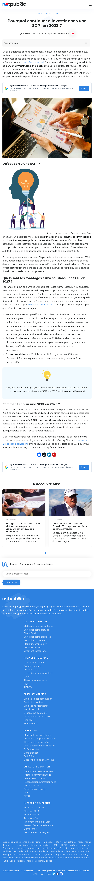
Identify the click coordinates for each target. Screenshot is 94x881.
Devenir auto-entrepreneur (39, 771)
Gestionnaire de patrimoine (39, 759)
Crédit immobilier (33, 702)
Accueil (39, 14)
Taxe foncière (31, 818)
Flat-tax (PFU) (31, 811)
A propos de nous (73, 871)
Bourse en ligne (32, 666)
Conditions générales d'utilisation (51, 871)
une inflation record (33, 62)
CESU (27, 796)
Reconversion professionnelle (40, 782)
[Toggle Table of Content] (84, 43)
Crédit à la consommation (38, 698)
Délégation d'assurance (37, 716)
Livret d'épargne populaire (38, 673)
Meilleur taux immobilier (37, 735)
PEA (26, 683)
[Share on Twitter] (44, 454)
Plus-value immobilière (36, 742)
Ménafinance (31, 723)
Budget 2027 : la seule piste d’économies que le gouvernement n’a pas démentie (23, 527)
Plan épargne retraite (35, 680)
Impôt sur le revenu (34, 807)
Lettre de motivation (35, 778)
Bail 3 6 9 (29, 756)
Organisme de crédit (35, 713)
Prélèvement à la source (37, 821)
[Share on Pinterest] (54, 454)
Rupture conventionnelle (37, 775)
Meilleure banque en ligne (38, 626)
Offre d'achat (31, 752)
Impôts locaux (31, 814)
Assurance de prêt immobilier (40, 738)
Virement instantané (35, 651)
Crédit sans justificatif (35, 706)
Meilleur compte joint (35, 644)
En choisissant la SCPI (40, 304)
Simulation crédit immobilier (39, 745)
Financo (28, 720)
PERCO (28, 687)
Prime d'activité (32, 785)
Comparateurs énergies (37, 832)
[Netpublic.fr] (14, 4)
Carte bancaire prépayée (37, 637)
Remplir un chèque (34, 640)
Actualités (52, 14)
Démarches (30, 828)
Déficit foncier (31, 749)
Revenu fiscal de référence (38, 825)
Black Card (30, 633)
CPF (26, 792)
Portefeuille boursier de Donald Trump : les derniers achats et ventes (70, 526)
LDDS (27, 676)
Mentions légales (28, 871)
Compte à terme (33, 647)
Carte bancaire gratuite (36, 629)
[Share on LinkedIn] (49, 454)
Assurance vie (31, 669)
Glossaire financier (34, 662)
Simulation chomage (35, 789)
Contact (35, 874)
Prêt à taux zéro (32, 709)
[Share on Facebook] (39, 454)
